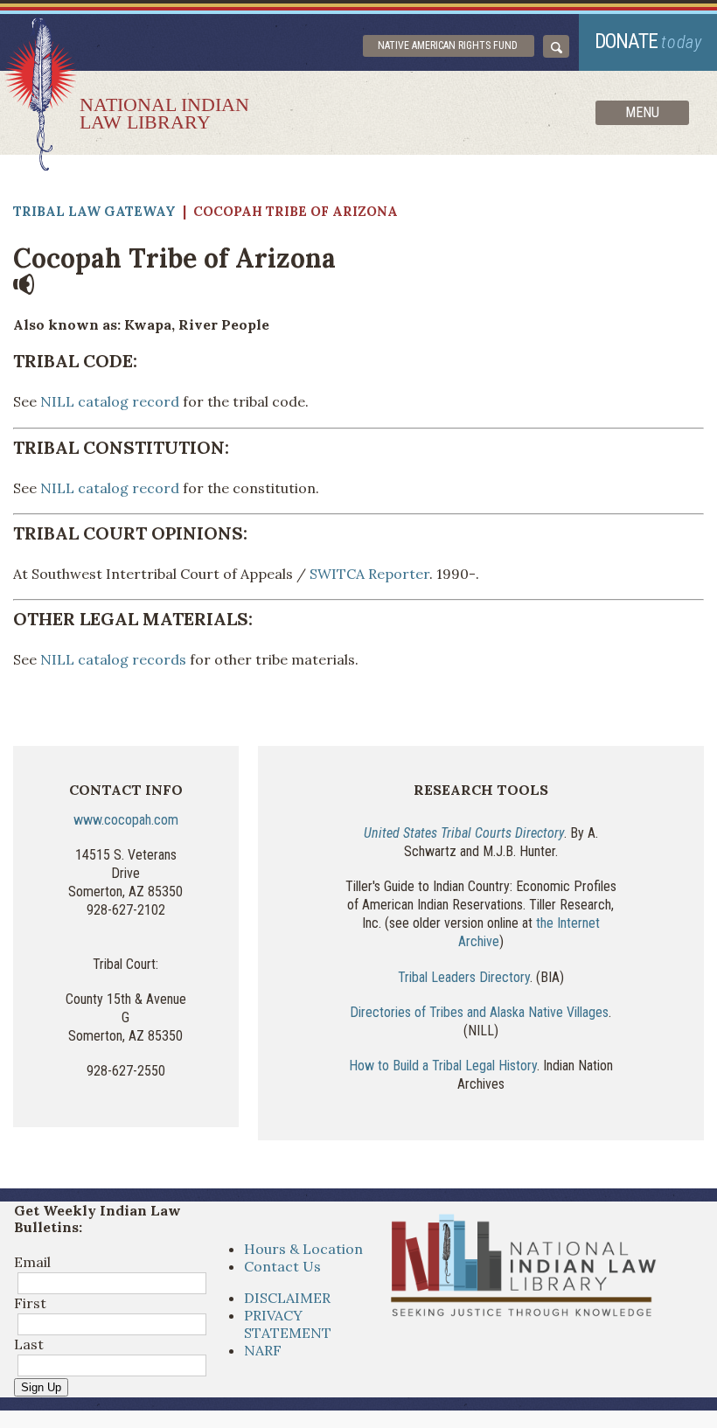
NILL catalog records (113, 659)
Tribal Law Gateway (94, 211)
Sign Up (41, 1387)
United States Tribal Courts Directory (464, 833)
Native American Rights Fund (448, 45)
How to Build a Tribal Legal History (443, 1065)
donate (648, 41)
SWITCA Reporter (369, 573)
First (30, 1303)
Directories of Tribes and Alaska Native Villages (479, 1012)
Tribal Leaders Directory (464, 977)
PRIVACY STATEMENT (287, 1323)
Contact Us (282, 1266)
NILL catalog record (108, 401)
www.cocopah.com (125, 820)
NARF (263, 1350)
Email (32, 1262)
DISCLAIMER (287, 1297)
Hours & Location (303, 1248)
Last (29, 1344)
